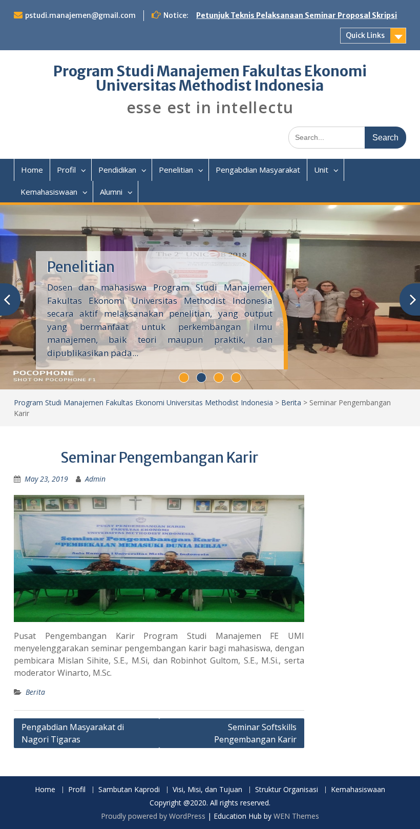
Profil (66, 169)
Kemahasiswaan (48, 191)
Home (32, 169)
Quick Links (365, 35)
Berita (291, 402)
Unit (321, 169)
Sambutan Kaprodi (129, 789)
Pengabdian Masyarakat (258, 169)
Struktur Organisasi (286, 789)
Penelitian (176, 169)
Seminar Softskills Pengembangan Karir (255, 733)
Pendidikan (117, 169)
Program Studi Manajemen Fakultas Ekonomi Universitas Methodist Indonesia (210, 78)
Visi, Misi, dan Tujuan (207, 789)
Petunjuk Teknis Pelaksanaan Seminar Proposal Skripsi (296, 15)
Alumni (111, 191)
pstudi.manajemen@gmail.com (80, 15)
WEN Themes (296, 816)
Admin (95, 479)
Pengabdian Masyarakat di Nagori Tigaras (73, 733)
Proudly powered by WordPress (153, 816)
